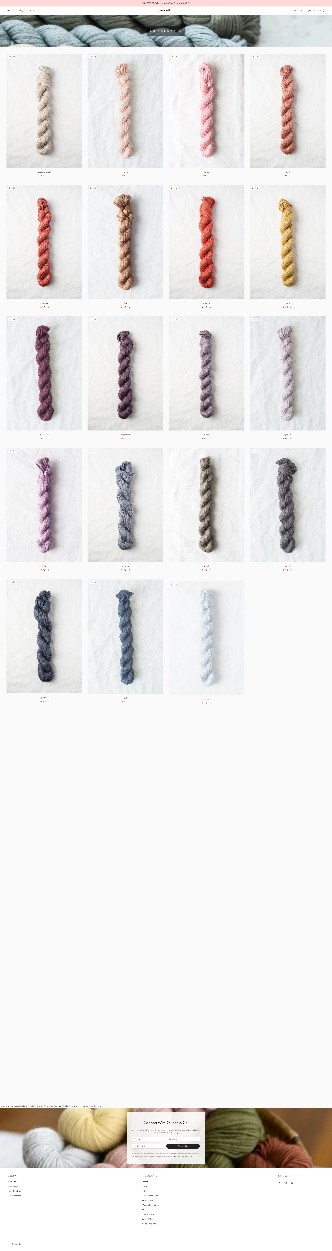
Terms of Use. (188, 1156)
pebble (44, 697)
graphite (287, 566)
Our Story (12, 1181)
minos (206, 434)
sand (288, 171)
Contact (145, 1181)
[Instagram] (286, 1182)
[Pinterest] (292, 1182)
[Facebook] (279, 1182)
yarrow (287, 303)
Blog (21, 10)
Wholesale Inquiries (150, 1204)
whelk (206, 566)
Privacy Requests (149, 1223)
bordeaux (44, 434)
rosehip (206, 303)
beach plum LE (44, 1091)
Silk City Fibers (14, 1195)
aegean (125, 828)
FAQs (144, 1190)
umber (125, 1091)
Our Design (13, 1186)
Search (295, 10)
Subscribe (183, 1146)
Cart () (322, 10)
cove (44, 828)
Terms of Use (147, 1219)
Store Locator (147, 1200)
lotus (44, 566)
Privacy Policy (177, 1156)
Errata (144, 1186)
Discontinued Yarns (150, 1195)
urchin (287, 828)
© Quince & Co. (15, 1244)
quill (125, 697)
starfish (207, 171)
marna (206, 697)
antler (206, 960)
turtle (125, 960)
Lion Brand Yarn (15, 1190)
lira (125, 303)
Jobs (143, 1209)
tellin (125, 171)
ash (287, 960)
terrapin (44, 960)
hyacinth (287, 434)
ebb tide (287, 697)
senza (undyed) (44, 171)
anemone (44, 303)
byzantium (125, 434)
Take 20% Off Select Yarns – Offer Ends (160, 3)
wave (206, 828)
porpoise (125, 566)
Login (308, 10)
